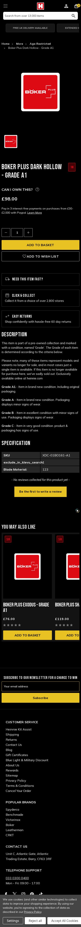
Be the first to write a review (40, 491)
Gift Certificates (17, 755)
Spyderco (12, 809)
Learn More (34, 212)
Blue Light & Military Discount (27, 760)
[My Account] (66, 6)
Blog (9, 750)
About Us (12, 765)
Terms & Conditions (20, 786)
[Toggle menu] (5, 5)
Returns (11, 740)
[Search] (73, 16)
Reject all (35, 921)
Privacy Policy (16, 780)
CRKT (10, 835)
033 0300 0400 (17, 878)
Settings (13, 921)
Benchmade (14, 815)
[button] (40, 491)
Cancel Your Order (18, 791)
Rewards (12, 770)
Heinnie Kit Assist (19, 729)
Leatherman (14, 830)
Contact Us (14, 745)
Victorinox (13, 820)
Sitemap (12, 775)
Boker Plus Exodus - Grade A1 (26, 608)
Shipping (12, 734)
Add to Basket (28, 635)
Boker (10, 825)
